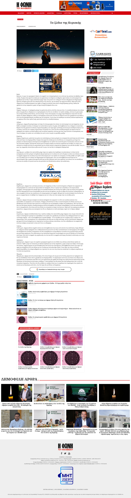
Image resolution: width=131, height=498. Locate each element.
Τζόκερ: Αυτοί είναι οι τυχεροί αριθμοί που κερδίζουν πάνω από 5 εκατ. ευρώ (105, 119)
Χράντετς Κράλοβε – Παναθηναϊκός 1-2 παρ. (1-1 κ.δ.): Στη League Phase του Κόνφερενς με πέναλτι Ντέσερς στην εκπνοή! (100, 130)
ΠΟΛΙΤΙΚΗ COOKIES (82, 489)
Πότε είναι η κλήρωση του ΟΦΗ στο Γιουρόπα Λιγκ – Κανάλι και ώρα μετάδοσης (105, 99)
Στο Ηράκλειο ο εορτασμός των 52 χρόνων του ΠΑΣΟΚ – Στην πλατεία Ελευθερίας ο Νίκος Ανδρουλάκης (81, 405)
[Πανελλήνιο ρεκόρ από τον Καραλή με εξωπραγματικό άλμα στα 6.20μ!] (92, 163)
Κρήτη (29, 13)
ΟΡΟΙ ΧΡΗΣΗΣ (58, 489)
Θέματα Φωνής (39, 13)
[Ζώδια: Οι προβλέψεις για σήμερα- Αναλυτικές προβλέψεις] (50, 358)
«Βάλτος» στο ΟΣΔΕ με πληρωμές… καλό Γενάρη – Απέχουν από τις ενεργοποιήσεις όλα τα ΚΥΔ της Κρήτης (49, 430)
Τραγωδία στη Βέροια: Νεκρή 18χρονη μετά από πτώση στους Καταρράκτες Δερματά (106, 154)
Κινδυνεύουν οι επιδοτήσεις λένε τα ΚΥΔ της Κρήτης (49, 404)
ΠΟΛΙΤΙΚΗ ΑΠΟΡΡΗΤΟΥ (69, 489)
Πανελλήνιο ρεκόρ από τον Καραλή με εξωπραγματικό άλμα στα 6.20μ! (106, 163)
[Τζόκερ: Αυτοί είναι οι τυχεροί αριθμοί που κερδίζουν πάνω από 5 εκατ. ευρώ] (92, 120)
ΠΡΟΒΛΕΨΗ (31, 274)
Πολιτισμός (84, 13)
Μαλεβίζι (21, 13)
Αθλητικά (50, 13)
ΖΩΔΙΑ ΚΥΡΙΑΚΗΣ (24, 274)
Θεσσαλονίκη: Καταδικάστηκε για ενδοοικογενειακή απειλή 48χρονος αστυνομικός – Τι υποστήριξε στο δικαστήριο (100, 143)
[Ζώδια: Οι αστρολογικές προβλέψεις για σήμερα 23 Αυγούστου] (22, 319)
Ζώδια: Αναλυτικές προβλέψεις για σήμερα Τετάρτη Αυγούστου (48, 292)
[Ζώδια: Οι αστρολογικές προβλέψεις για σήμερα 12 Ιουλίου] (28, 358)
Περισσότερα (95, 13)
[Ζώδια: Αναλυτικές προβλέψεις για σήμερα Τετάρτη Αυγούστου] (22, 294)
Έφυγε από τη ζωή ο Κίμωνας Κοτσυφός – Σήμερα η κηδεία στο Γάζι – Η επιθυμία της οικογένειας (16, 405)
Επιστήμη (20, 19)
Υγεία (75, 13)
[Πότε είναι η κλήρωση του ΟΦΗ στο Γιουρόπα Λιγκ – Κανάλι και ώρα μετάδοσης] (92, 99)
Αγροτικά (67, 13)
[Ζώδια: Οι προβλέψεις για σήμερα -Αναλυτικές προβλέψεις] (72, 358)
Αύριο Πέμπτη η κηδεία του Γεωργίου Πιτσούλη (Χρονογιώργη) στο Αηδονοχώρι (114, 404)
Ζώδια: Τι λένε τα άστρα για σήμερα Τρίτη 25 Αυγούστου (45, 300)
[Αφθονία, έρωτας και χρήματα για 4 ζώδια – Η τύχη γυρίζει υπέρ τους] (22, 285)
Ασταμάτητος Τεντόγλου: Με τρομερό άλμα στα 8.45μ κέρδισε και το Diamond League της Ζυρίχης (106, 79)
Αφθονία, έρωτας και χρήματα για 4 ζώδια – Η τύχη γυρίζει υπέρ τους (49, 283)
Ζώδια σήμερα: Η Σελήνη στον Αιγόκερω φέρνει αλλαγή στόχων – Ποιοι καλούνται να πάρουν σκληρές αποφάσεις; (54, 309)
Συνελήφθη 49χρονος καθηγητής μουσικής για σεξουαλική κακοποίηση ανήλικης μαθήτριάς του (106, 90)
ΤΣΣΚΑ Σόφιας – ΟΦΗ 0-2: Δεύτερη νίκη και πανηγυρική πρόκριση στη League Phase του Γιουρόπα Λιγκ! (106, 109)
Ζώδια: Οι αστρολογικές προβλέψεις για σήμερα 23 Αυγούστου (47, 317)
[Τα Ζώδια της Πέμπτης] (28, 338)
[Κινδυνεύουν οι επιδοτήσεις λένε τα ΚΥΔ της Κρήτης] (49, 393)
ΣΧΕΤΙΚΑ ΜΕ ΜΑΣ (48, 489)
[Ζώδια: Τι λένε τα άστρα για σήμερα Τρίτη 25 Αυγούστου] (22, 302)
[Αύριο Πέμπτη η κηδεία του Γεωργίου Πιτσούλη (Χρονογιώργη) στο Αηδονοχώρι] (114, 393)
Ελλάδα (59, 13)
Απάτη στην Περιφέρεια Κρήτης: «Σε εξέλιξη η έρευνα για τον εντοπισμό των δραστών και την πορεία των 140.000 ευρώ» (16, 430)
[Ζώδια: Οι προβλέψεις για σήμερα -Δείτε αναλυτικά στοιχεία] (72, 338)
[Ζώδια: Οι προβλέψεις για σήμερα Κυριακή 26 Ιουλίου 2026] (50, 338)
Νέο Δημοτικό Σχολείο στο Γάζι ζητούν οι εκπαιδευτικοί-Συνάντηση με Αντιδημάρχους (105, 173)
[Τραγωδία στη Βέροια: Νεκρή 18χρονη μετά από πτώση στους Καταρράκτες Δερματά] (92, 154)
